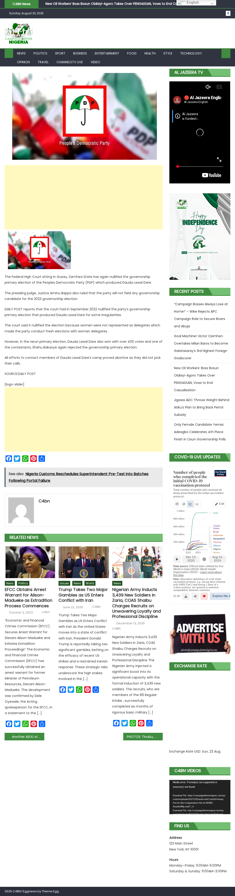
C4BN (96, 607)
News (21, 53)
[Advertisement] (83, 197)
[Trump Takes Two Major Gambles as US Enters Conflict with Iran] (84, 562)
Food (132, 53)
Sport (60, 53)
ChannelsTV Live (69, 62)
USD (197, 751)
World (90, 583)
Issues (64, 583)
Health (150, 53)
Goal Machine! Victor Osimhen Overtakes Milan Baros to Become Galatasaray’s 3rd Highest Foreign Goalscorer (201, 347)
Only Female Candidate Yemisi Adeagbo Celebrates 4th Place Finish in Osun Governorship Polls (200, 432)
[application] (199, 797)
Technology (191, 53)
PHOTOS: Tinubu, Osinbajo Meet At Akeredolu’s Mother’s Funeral (145, 736)
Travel (43, 62)
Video (95, 62)
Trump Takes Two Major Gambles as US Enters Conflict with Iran (83, 595)
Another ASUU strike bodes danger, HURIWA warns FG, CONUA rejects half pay (28, 736)
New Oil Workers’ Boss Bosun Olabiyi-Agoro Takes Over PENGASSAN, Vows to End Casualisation (196, 379)
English (192, 2)
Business (80, 53)
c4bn (44, 501)
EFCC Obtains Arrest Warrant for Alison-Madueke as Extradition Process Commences (28, 597)
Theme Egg (50, 891)
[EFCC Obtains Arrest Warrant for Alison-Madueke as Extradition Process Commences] (30, 562)
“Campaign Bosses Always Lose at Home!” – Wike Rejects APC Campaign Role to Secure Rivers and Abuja (201, 315)
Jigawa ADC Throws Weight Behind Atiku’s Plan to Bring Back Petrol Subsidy (104, 5)
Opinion (23, 62)
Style (167, 53)
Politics (40, 53)
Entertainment (107, 53)
